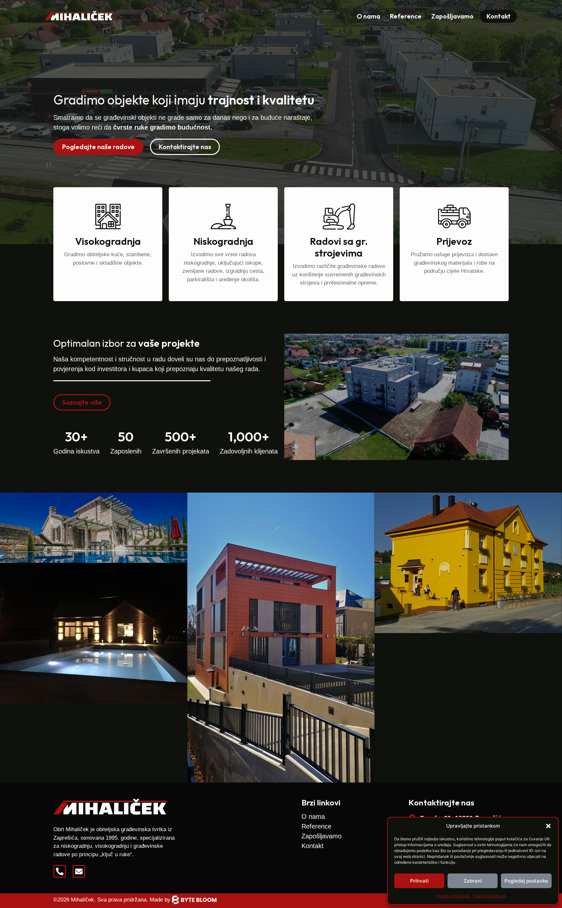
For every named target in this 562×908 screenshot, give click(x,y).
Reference (405, 16)
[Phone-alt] (59, 871)
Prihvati (419, 881)
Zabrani (472, 881)
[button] (548, 826)
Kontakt (312, 846)
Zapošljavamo (452, 16)
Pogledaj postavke (526, 881)
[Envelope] (79, 871)
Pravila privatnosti (453, 895)
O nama (368, 16)
